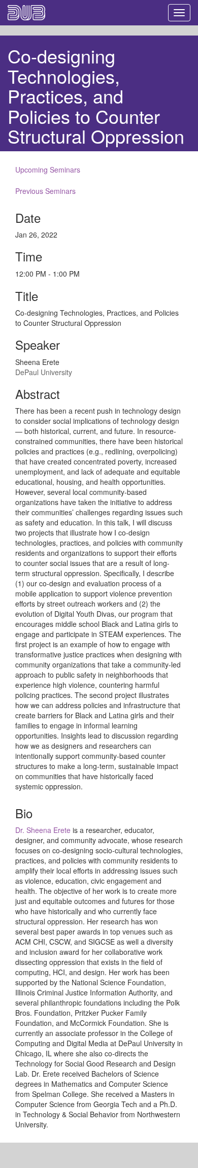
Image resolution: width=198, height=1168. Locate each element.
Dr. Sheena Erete (43, 830)
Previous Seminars (45, 191)
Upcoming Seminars (47, 169)
